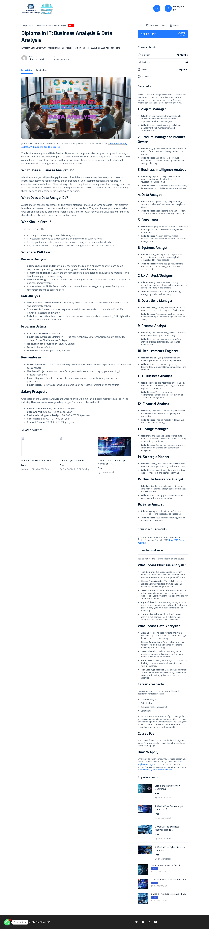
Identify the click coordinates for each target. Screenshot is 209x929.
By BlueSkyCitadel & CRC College (36, 469)
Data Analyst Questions (72, 460)
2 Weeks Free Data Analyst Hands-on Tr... (112, 462)
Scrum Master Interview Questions (167, 787)
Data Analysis (60, 25)
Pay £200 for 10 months (108, 47)
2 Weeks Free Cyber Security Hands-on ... (170, 849)
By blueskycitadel (106, 472)
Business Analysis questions (36, 460)
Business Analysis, (45, 25)
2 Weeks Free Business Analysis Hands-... (167, 828)
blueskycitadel (36, 59)
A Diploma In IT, (28, 25)
